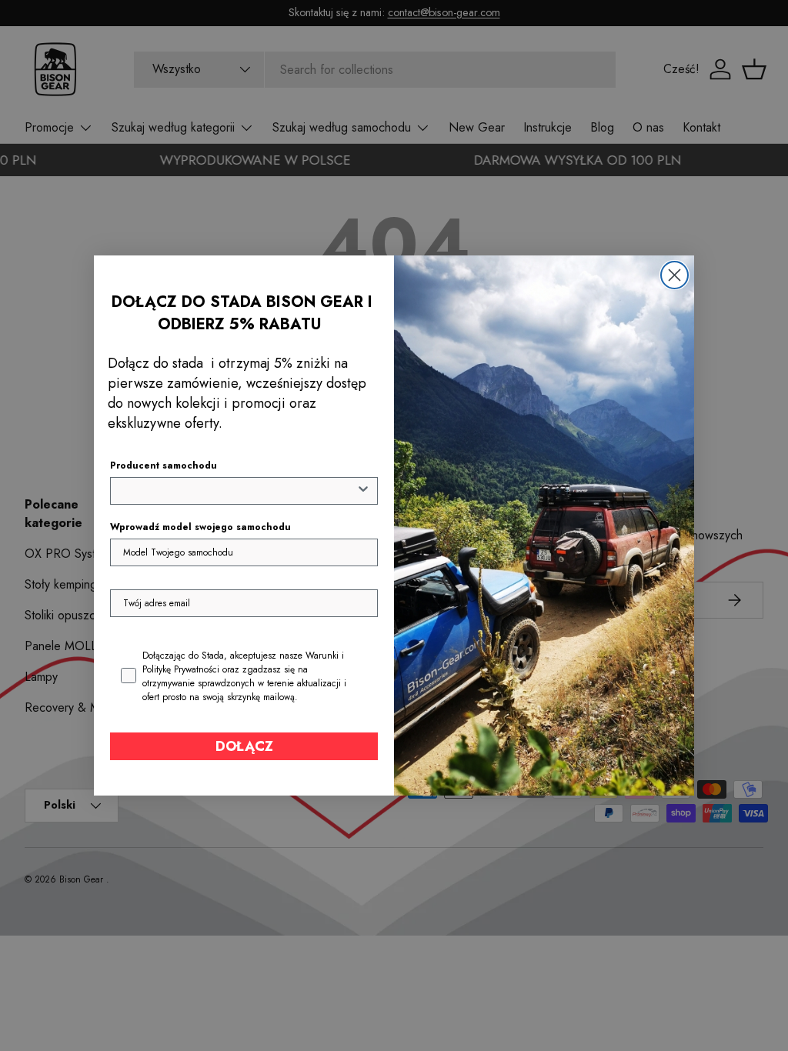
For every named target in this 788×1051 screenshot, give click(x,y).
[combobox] (239, 491)
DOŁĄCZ (244, 746)
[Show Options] (363, 491)
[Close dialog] (674, 275)
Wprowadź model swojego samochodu (200, 527)
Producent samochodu (163, 465)
